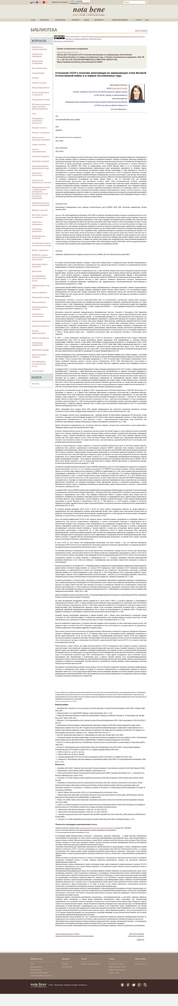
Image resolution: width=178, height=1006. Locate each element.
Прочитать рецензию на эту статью (66, 701)
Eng (40, 2)
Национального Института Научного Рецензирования (96, 828)
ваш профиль (141, 30)
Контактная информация (39, 973)
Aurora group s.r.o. (141, 964)
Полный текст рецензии (64, 934)
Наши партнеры (36, 970)
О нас (33, 20)
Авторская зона (67, 967)
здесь (87, 832)
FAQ (146, 20)
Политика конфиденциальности (41, 975)
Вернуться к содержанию (63, 41)
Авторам (75, 20)
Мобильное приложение (117, 970)
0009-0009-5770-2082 (119, 88)
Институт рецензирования (90, 964)
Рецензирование (120, 20)
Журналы (44, 20)
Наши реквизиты (36, 967)
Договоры (98, 20)
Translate (86, 3)
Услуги (138, 20)
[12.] (107, 557)
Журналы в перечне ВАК (117, 967)
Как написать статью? (116, 964)
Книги (86, 20)
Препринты (60, 20)
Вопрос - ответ (114, 973)
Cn (46, 2)
